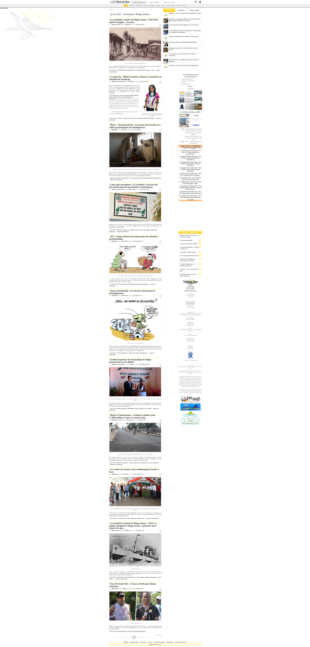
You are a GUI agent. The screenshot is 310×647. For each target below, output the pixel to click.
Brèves (184, 5)
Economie (178, 5)
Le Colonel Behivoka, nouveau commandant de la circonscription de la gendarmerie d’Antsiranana (185, 31)
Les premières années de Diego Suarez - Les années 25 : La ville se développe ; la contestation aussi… (190, 152)
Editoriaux (152, 5)
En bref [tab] (169, 10)
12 (121, 637)
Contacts (150, 642)
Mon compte (143, 642)
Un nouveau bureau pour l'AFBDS (188, 243)
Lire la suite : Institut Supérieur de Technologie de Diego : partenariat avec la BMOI (130, 408)
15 (131, 637)
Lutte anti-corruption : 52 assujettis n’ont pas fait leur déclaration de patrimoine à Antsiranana (133, 185)
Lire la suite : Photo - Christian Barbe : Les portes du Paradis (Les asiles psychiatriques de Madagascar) (135, 178)
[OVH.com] (190, 355)
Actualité (133, 189)
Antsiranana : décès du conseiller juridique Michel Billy (182, 42)
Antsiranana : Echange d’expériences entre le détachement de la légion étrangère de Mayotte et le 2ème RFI (184, 19)
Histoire (129, 24)
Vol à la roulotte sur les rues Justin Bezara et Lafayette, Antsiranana (182, 54)
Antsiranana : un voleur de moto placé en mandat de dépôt (183, 65)
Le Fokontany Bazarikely (186, 240)
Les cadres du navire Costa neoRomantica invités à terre (134, 470)
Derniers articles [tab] (194, 10)
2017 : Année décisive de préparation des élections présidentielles (133, 237)
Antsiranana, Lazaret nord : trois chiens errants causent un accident (183, 49)
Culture (173, 5)
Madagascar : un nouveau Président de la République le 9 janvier (185, 13)
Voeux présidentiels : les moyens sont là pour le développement (132, 292)
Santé (168, 5)
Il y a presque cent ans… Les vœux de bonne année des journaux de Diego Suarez (190, 178)
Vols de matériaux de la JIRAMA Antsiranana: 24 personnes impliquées (183, 60)
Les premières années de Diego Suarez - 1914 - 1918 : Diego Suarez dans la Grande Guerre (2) (190, 192)
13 (124, 637)
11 (118, 637)
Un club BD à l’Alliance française (188, 252)
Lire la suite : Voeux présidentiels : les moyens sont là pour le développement (129, 353)
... (127, 637)
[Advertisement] (170, 96)
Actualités (131, 5)
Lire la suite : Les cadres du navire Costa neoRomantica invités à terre (127, 518)
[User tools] (160, 25)
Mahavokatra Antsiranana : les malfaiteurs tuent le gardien (183, 36)
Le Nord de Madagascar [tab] (154, 2)
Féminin (158, 5)
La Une (126, 5)
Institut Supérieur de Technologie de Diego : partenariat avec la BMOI (130, 360)
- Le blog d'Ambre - (190, 199)
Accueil (125, 642)
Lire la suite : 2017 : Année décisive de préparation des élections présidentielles (129, 284)
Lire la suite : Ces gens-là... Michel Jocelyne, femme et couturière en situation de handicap (132, 118)
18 (140, 637)
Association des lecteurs (180, 642)
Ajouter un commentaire (116, 179)
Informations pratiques (159, 642)
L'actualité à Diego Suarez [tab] (138, 2)
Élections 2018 (139, 5)
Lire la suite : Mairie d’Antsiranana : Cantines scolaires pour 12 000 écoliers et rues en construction (134, 462)
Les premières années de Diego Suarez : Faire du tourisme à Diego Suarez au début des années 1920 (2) (190, 164)
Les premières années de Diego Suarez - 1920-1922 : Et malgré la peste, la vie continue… (190, 174)
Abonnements (170, 642)
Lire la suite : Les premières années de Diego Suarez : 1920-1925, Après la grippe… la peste (132, 70)
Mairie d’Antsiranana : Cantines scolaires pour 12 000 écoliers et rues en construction (132, 416)
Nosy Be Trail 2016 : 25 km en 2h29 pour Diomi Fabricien (132, 585)
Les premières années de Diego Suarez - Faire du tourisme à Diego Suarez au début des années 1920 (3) (190, 158)
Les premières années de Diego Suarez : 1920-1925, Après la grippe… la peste (134, 20)
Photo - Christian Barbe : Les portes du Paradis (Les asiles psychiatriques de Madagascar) (135, 126)
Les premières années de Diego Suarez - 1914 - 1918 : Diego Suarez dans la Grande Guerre (190, 196)
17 (137, 637)
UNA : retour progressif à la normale (189, 255)
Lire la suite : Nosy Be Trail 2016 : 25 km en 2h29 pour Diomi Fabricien (127, 631)
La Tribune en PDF (133, 642)
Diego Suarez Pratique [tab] (169, 2)
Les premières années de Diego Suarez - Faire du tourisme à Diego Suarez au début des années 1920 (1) (190, 169)
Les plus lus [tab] (181, 10)
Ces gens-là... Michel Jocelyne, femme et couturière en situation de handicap (135, 78)
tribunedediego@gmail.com (190, 291)
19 (143, 637)
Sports (163, 5)
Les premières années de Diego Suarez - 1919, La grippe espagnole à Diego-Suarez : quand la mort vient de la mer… (133, 525)
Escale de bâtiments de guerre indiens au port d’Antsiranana (184, 24)
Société (146, 5)
